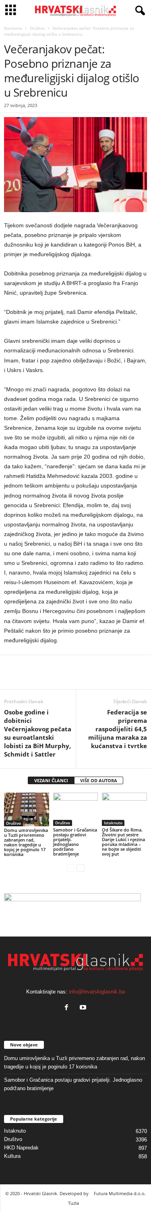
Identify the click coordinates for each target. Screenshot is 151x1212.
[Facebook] (12, 677)
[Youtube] (84, 1008)
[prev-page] (71, 868)
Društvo (37, 28)
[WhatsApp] (31, 677)
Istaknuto (113, 823)
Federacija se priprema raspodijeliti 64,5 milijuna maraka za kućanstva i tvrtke (117, 729)
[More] (105, 677)
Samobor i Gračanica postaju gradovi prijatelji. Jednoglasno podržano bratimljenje (75, 842)
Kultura (12, 1156)
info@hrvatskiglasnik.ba (97, 992)
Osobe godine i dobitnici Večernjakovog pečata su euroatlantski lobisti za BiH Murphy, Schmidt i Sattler (37, 733)
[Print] (68, 677)
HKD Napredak (21, 1148)
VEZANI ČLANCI (51, 780)
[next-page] (81, 868)
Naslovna (13, 28)
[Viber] (86, 677)
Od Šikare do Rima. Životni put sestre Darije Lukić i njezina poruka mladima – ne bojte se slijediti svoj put (123, 842)
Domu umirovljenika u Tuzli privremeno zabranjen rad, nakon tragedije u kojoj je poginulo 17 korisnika (26, 842)
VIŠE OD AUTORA (98, 780)
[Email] (49, 677)
